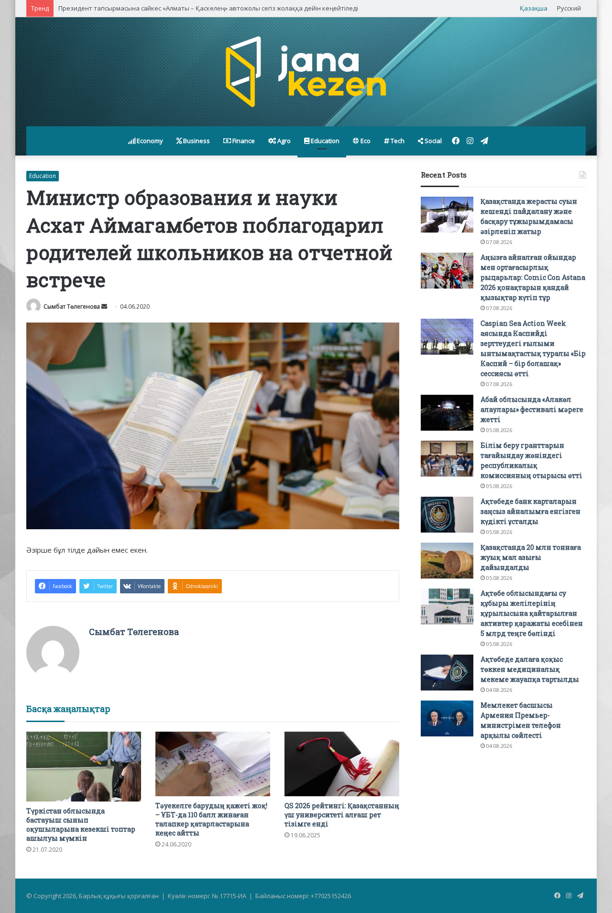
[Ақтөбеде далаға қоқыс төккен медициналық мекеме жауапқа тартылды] (447, 672)
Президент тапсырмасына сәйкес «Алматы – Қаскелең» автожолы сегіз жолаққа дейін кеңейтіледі (208, 8)
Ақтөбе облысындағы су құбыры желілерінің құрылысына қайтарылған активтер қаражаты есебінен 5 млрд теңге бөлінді (532, 613)
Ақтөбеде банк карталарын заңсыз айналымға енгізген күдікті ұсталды (530, 511)
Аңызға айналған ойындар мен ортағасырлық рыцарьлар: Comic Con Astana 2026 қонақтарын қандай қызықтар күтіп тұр (533, 277)
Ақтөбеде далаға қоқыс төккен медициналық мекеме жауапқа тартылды (530, 669)
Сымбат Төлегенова (72, 306)
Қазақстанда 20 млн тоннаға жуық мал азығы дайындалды (531, 557)
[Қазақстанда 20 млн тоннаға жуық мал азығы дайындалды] (447, 561)
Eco (365, 140)
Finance (243, 140)
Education (324, 140)
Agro (283, 140)
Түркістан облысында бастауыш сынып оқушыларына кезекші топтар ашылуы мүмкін (80, 824)
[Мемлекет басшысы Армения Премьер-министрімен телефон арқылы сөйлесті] (447, 718)
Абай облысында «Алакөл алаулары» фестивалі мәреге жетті (532, 409)
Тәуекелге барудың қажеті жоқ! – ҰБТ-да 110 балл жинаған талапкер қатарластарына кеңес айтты (211, 819)
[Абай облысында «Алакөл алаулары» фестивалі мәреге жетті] (447, 413)
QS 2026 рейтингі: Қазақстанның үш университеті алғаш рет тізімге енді (341, 814)
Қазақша (533, 8)
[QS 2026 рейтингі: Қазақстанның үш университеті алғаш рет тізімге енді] (341, 764)
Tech (396, 140)
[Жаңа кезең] (306, 71)
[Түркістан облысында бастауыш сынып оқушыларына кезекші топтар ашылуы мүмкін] (83, 767)
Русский (569, 8)
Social (432, 140)
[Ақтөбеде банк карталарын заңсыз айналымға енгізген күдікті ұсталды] (447, 515)
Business (196, 140)
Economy (149, 140)
